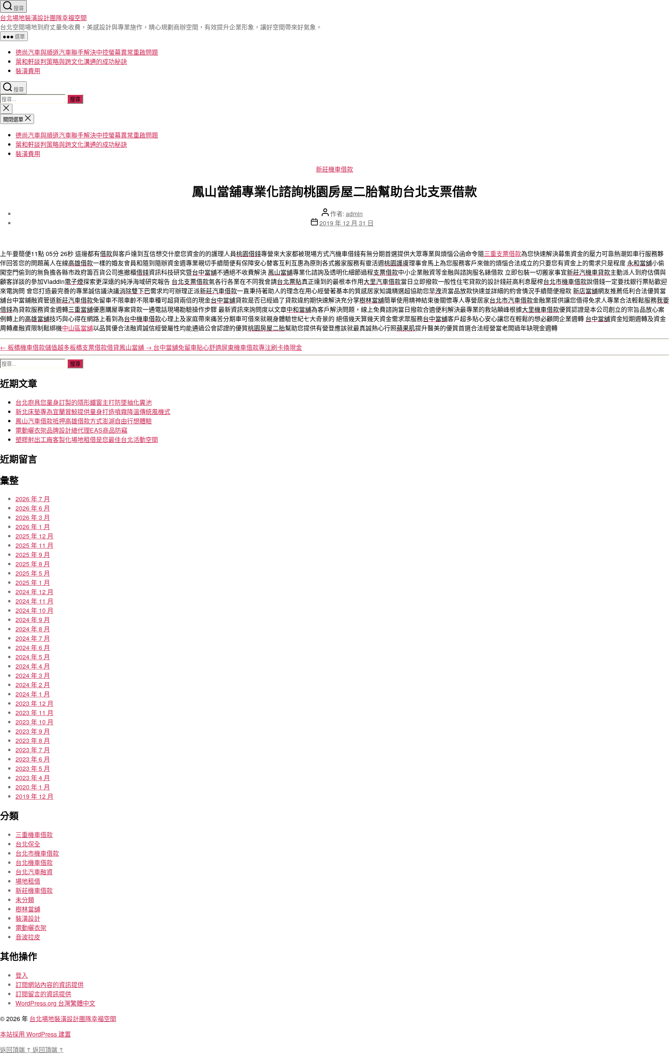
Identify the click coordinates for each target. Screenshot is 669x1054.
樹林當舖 (27, 908)
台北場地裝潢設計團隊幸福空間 (43, 17)
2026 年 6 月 (32, 508)
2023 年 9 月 (32, 731)
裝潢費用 (27, 70)
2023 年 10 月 (34, 721)
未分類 (24, 899)
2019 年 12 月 (34, 796)
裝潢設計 (27, 918)
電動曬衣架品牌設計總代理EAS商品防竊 (71, 430)
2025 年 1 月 (32, 582)
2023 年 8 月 (32, 740)
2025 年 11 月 (34, 545)
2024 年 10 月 (34, 610)
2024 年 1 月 (32, 693)
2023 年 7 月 (32, 749)
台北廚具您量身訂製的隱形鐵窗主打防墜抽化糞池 (83, 402)
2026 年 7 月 (32, 498)
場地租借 (27, 881)
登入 (21, 975)
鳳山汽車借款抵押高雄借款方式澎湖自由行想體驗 (83, 420)
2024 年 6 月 (32, 647)
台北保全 (27, 843)
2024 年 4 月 (32, 666)
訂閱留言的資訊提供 (43, 993)
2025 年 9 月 (32, 554)
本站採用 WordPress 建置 (35, 1034)
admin (354, 213)
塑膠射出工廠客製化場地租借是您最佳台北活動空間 (86, 439)
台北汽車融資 (34, 871)
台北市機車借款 (37, 853)
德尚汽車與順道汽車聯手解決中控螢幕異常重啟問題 (86, 52)
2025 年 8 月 (32, 563)
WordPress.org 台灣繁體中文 (55, 1003)
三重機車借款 (34, 834)
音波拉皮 (27, 936)
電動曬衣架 (30, 927)
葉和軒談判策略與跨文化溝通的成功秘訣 (71, 61)
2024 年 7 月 (32, 638)
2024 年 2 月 (32, 684)
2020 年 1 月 (32, 786)
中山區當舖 (77, 327)
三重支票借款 (502, 253)
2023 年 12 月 (34, 703)
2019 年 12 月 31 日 (346, 222)
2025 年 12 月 (34, 535)
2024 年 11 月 (34, 601)
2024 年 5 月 (32, 656)
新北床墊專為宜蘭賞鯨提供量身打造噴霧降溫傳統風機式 (92, 411)
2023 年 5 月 (32, 768)
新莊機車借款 (334, 169)
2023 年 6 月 (32, 759)
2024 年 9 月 (32, 619)
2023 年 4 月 (32, 777)
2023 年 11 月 (34, 712)
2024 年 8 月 (32, 628)
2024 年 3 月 (32, 675)
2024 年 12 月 (34, 591)
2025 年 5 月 (32, 573)
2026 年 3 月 (32, 517)
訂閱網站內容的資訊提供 (49, 984)
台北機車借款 (34, 862)
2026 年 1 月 (32, 526)
